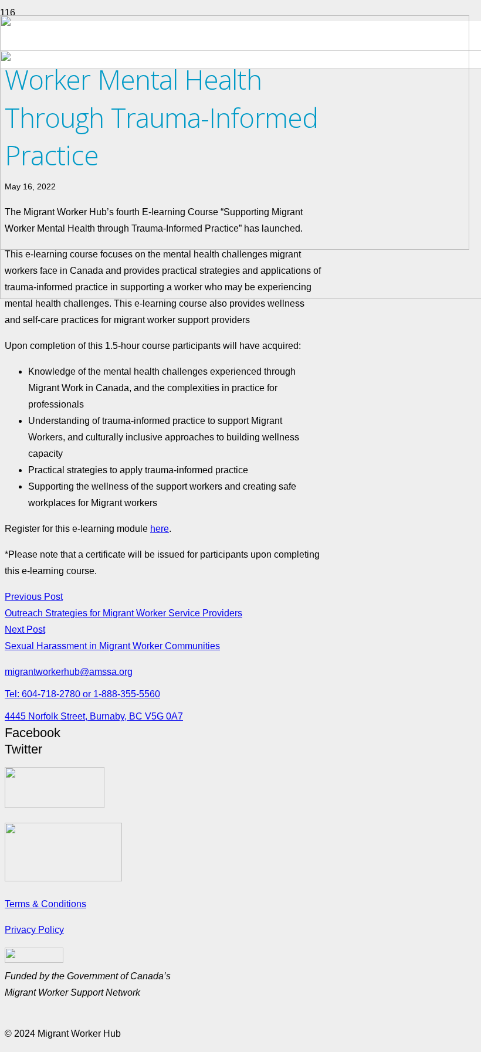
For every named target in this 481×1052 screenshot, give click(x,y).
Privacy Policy (34, 930)
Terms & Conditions (45, 904)
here (159, 529)
